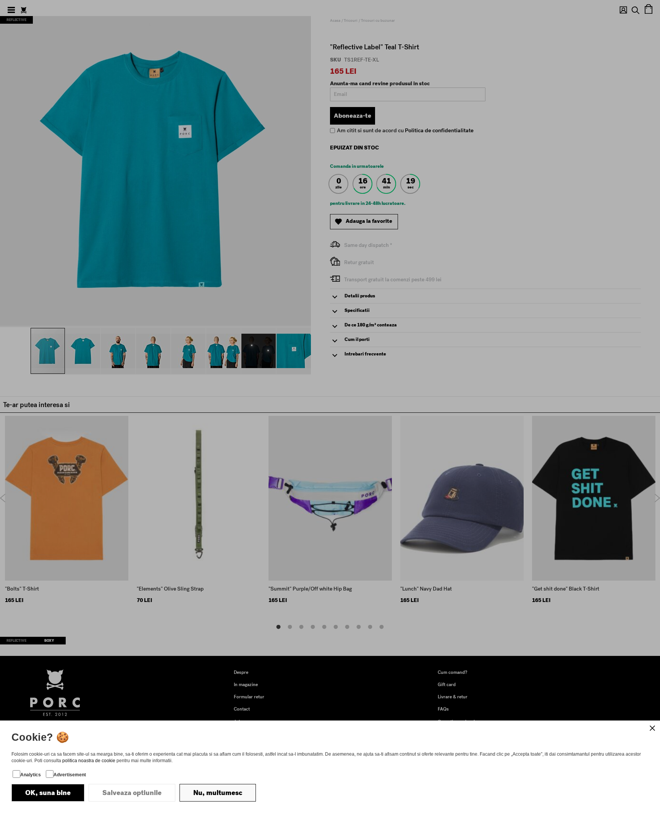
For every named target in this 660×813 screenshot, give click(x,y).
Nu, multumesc (217, 792)
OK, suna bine (48, 792)
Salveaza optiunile (132, 792)
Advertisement (69, 774)
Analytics (30, 774)
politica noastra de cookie (88, 760)
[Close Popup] (652, 728)
